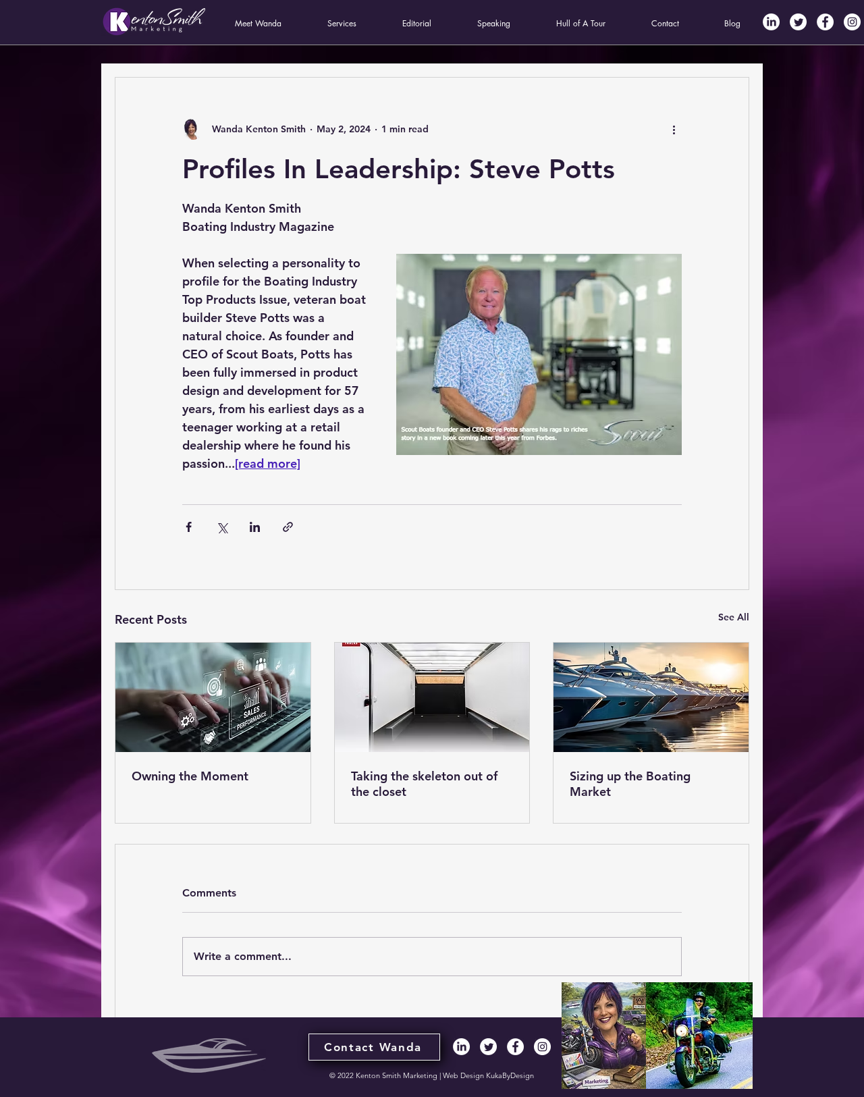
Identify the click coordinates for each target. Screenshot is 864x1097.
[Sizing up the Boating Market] (651, 697)
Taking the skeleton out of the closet (424, 783)
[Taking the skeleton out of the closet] (432, 697)
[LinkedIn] (771, 22)
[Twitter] (798, 22)
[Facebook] (825, 22)
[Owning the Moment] (212, 697)
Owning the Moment (190, 776)
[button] (258, 24)
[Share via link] (287, 526)
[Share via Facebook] (188, 526)
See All (733, 617)
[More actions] (674, 129)
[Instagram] (852, 22)
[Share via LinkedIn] (254, 526)
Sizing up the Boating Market (630, 783)
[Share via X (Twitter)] (221, 526)
